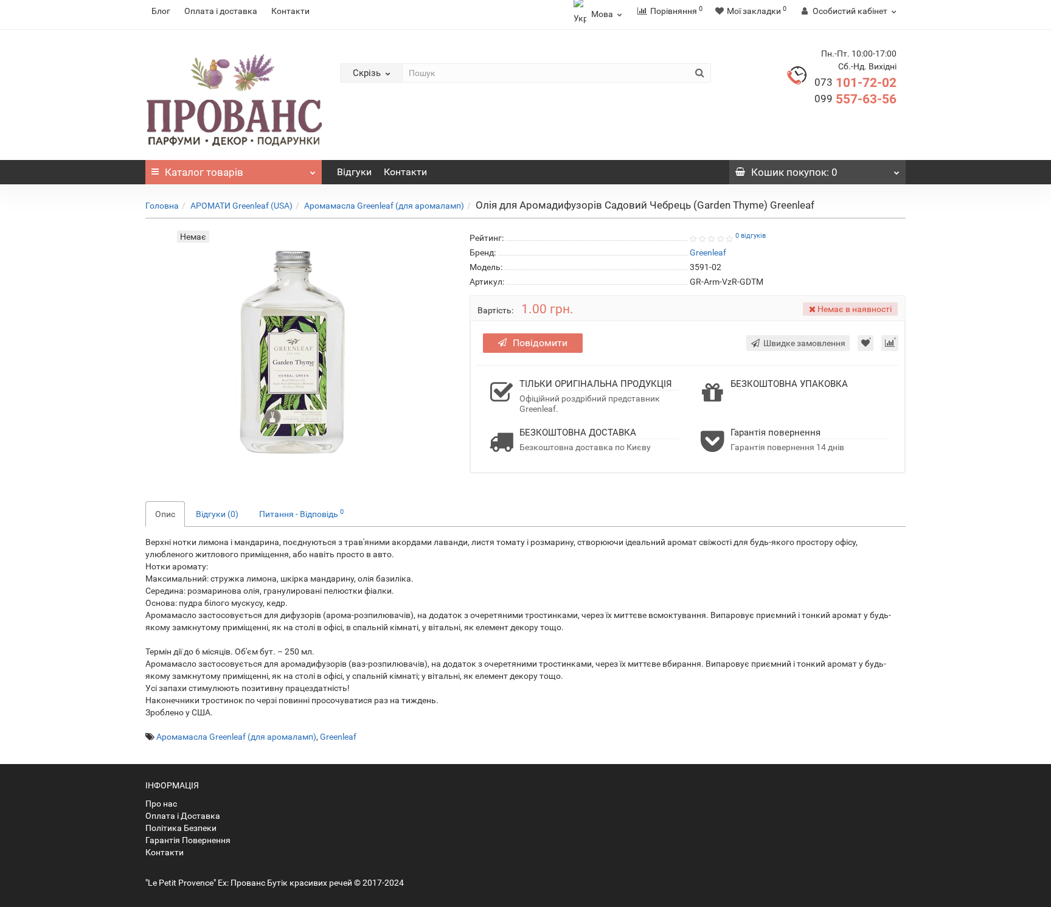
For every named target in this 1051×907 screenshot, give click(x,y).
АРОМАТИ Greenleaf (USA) (241, 205)
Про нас (161, 803)
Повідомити (540, 343)
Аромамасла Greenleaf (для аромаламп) (384, 205)
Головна (162, 205)
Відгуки (354, 172)
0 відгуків (750, 236)
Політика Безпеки (181, 828)
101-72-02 (855, 82)
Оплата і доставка (220, 11)
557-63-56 (855, 99)
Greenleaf (338, 737)
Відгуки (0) (217, 514)
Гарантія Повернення (188, 840)
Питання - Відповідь (301, 513)
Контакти (290, 11)
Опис (165, 514)
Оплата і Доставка (182, 816)
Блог (160, 11)
